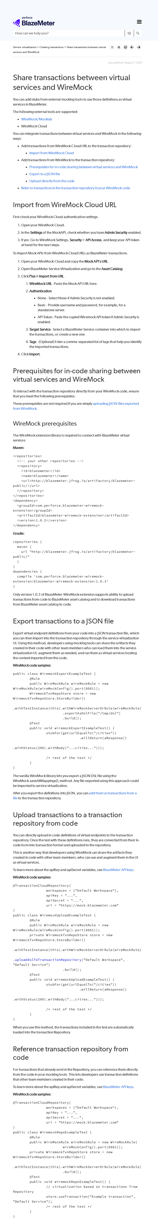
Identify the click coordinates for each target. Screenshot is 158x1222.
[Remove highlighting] (118, 47)
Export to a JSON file (44, 174)
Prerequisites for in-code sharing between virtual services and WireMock (83, 167)
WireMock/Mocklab (36, 119)
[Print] (125, 47)
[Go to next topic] (138, 47)
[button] (129, 33)
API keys (118, 870)
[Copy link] (97, 88)
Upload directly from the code (51, 181)
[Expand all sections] (112, 47)
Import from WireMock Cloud (51, 153)
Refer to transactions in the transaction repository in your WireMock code (75, 188)
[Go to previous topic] (132, 47)
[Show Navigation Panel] (139, 22)
